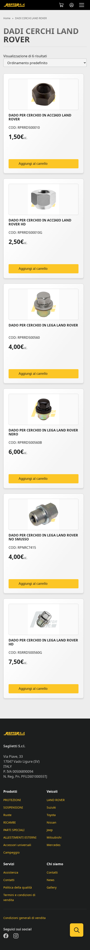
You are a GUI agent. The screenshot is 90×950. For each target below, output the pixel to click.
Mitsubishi (54, 837)
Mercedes (53, 845)
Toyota (51, 815)
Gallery (52, 887)
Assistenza (10, 872)
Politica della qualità (17, 887)
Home (6, 18)
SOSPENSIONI (13, 807)
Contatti (8, 880)
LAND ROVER (56, 800)
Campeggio (11, 852)
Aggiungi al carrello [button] (33, 163)
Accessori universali (17, 845)
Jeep (50, 830)
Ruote (7, 815)
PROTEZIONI (12, 800)
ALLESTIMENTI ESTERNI (19, 837)
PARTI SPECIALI (13, 830)
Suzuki (51, 807)
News (50, 880)
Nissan (51, 822)
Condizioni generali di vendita (24, 918)
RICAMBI (9, 822)
